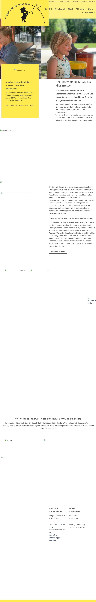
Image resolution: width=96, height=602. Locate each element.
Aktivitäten (80, 9)
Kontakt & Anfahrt (65, 1)
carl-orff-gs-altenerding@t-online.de (54, 537)
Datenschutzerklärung (88, 1)
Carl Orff (48, 9)
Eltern (90, 9)
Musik (70, 9)
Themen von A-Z (53, 1)
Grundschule (60, 9)
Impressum (76, 1)
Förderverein (87, 13)
